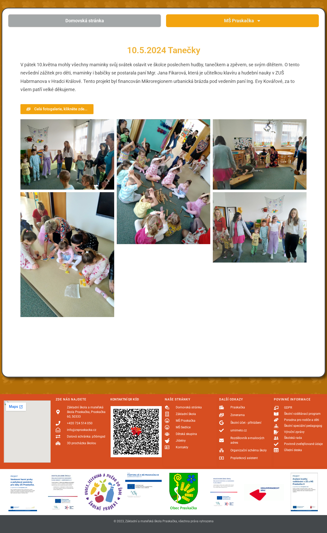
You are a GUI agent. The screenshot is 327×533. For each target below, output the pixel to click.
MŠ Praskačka (239, 20)
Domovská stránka (84, 20)
